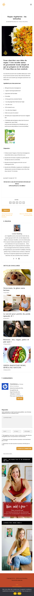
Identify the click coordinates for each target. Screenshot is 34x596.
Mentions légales (17, 586)
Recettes (25, 21)
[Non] (32, 591)
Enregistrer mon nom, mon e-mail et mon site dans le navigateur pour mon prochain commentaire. (17, 436)
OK (15, 593)
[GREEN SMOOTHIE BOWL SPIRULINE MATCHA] (17, 354)
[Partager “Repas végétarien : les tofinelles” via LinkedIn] (17, 202)
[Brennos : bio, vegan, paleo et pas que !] (17, 329)
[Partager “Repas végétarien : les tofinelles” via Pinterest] (13, 202)
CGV (17, 584)
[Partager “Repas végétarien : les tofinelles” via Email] (20, 202)
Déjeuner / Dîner (17, 21)
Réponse (19, 398)
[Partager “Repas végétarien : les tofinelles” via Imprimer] (23, 202)
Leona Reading (17, 234)
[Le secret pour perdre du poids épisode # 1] (17, 303)
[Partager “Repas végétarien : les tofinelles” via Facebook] (10, 202)
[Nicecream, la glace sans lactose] (17, 277)
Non (19, 593)
